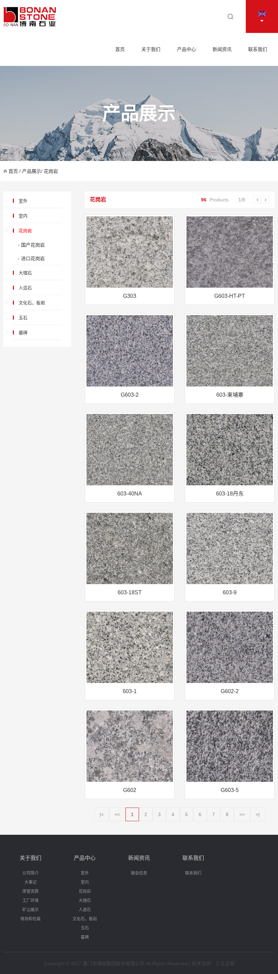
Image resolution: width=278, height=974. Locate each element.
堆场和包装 (30, 919)
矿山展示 (30, 909)
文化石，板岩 (32, 302)
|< (102, 814)
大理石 (25, 272)
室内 (23, 215)
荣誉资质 (30, 891)
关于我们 (150, 49)
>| (258, 814)
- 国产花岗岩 (31, 245)
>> (242, 814)
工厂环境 (30, 900)
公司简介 (30, 873)
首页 (120, 49)
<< (117, 814)
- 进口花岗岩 (31, 258)
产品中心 (186, 49)
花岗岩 (25, 230)
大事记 (30, 882)
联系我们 (257, 49)
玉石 (23, 317)
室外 (23, 200)
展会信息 (139, 873)
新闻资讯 (222, 49)
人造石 (25, 287)
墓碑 (23, 332)
